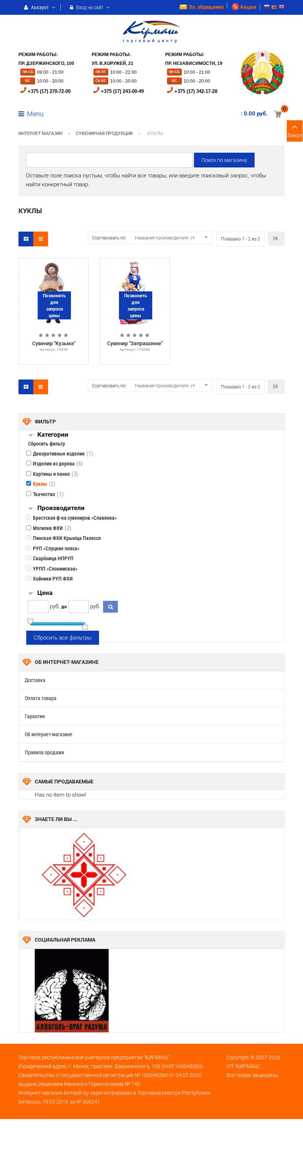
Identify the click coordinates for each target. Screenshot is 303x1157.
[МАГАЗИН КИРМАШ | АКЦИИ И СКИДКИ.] (152, 29)
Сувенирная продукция (104, 133)
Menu (34, 114)
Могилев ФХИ (48, 528)
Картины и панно (51, 474)
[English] (282, 8)
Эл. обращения (206, 7)
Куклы (40, 484)
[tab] (160, 435)
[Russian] (267, 8)
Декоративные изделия (59, 454)
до (64, 606)
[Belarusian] (274, 8)
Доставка (35, 680)
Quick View (53, 264)
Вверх (294, 135)
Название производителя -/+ (165, 237)
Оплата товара (41, 698)
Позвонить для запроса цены (54, 305)
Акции (248, 7)
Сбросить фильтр (46, 444)
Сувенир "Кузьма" (53, 343)
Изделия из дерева (54, 464)
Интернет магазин (40, 133)
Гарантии (35, 716)
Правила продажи (44, 752)
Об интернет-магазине (48, 734)
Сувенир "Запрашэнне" (135, 343)
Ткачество (44, 494)
